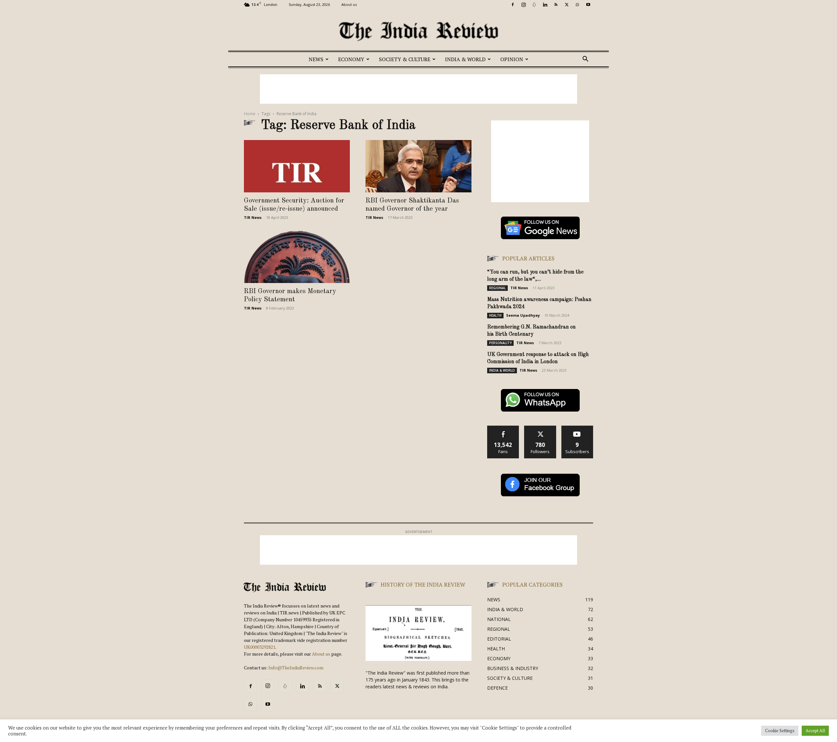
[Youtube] (588, 4)
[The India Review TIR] (418, 31)
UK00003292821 (259, 647)
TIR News (253, 217)
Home (249, 113)
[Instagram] (523, 4)
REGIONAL (497, 288)
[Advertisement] (418, 89)
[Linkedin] (545, 4)
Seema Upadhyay (523, 315)
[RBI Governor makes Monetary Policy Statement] (297, 257)
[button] (585, 60)
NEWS (316, 59)
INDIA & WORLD (465, 59)
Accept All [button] (815, 730)
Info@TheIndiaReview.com (295, 667)
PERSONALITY (500, 343)
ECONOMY (351, 59)
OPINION (511, 59)
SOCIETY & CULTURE (404, 59)
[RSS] (556, 4)
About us (349, 4)
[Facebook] (513, 4)
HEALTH (495, 315)
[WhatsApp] (577, 4)
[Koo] (534, 4)
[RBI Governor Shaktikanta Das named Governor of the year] (418, 166)
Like (503, 428)
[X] (567, 4)
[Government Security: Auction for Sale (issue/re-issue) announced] (297, 166)
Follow (540, 428)
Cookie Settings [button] (779, 730)
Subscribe (577, 428)
